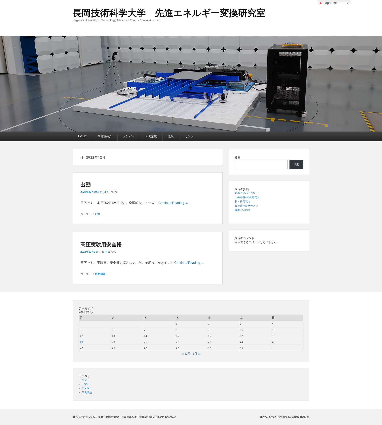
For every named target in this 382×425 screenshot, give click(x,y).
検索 (237, 157)
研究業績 (151, 136)
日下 (106, 191)
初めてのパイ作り (245, 192)
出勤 (85, 184)
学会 (84, 379)
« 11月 (186, 353)
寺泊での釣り (242, 209)
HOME (82, 136)
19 (81, 342)
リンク (189, 136)
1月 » (196, 353)
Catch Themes (300, 416)
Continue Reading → (173, 203)
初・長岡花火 (242, 201)
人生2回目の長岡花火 (247, 197)
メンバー (128, 136)
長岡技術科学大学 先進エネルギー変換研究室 (169, 13)
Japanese (330, 3)
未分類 (86, 388)
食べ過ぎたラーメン (246, 205)
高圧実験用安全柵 (101, 244)
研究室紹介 (105, 136)
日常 (97, 213)
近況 (171, 136)
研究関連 (100, 273)
